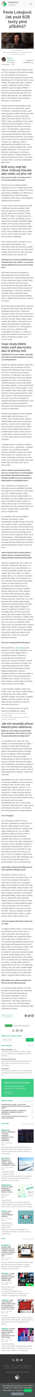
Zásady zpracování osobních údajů (17, 1372)
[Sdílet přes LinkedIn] (32, 1016)
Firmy (12, 1365)
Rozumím (28, 1390)
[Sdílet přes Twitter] (29, 1016)
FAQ (22, 1368)
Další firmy (31, 1045)
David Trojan (9, 1258)
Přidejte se (8, 1092)
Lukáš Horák (9, 1218)
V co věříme (15, 1368)
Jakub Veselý (8, 1143)
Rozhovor (9, 1025)
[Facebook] (17, 1031)
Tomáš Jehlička (9, 1167)
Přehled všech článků (28, 1101)
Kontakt (27, 1368)
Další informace (17, 1394)
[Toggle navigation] (31, 4)
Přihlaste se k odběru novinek (11, 1036)
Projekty (19, 1365)
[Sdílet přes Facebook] (26, 1016)
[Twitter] (21, 1031)
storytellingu (20, 648)
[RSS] (13, 1031)
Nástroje (26, 1365)
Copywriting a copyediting (21, 1025)
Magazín (6, 1365)
